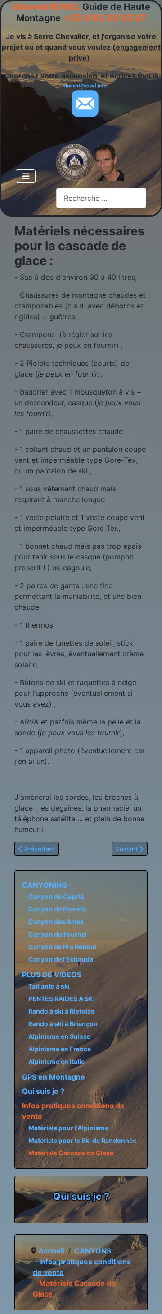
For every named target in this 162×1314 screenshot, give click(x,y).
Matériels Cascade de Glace (70, 1153)
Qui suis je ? (43, 1091)
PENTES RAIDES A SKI (61, 998)
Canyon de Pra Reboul (62, 946)
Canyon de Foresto (57, 909)
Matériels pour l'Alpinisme (68, 1128)
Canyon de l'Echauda (60, 959)
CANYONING (44, 884)
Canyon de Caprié (56, 896)
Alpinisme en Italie (56, 1061)
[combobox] (101, 198)
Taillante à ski (49, 986)
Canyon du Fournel (57, 934)
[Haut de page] (146, 1297)
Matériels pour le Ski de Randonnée (82, 1140)
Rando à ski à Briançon (63, 1024)
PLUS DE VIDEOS (51, 974)
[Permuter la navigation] (26, 176)
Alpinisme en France (59, 1049)
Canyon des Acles (56, 921)
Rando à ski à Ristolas (61, 1011)
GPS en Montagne (53, 1076)
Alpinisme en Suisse (59, 1036)
